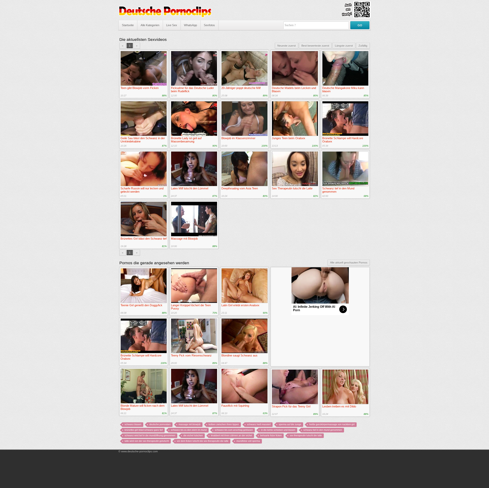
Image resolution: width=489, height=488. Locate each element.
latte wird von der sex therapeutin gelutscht (147, 441)
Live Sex (171, 25)
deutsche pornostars (160, 424)
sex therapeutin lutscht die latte (306, 435)
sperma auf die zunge (290, 424)
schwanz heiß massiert (259, 424)
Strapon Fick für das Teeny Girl (291, 406)
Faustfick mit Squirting (235, 405)
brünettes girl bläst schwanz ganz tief (144, 430)
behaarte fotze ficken (271, 435)
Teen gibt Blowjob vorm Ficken (140, 88)
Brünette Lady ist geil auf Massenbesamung (186, 140)
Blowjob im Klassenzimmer (238, 138)
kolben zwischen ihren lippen (224, 424)
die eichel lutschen (193, 435)
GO (360, 25)
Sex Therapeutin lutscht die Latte (292, 188)
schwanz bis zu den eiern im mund (189, 430)
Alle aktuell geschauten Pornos (348, 262)
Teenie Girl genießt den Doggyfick (141, 305)
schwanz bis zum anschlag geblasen (234, 430)
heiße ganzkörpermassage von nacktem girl (332, 424)
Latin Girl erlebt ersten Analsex (240, 305)
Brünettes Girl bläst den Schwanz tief (144, 238)
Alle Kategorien (150, 25)
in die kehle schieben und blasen (278, 430)
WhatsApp (190, 25)
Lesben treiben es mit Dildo (339, 406)
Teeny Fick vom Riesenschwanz (191, 355)
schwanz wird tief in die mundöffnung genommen (150, 435)
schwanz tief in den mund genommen (322, 430)
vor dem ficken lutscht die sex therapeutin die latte (202, 441)
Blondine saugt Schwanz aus (239, 355)
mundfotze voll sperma (248, 441)
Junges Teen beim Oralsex (288, 138)
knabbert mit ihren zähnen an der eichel (231, 435)
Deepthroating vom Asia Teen (239, 188)
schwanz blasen (133, 424)
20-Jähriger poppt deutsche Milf (241, 88)
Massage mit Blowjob (184, 238)
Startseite (128, 25)
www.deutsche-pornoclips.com (139, 451)
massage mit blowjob (190, 424)
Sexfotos (209, 25)
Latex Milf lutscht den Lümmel (189, 188)
